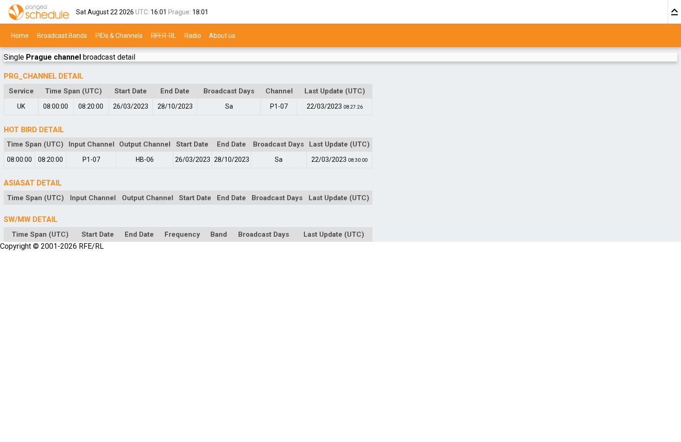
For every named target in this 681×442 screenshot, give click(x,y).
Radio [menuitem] (192, 35)
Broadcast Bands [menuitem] (62, 35)
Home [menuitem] (20, 35)
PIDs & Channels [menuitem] (119, 35)
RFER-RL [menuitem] (163, 35)
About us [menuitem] (222, 35)
